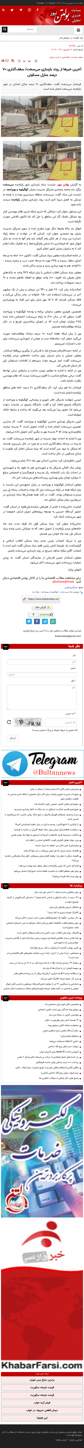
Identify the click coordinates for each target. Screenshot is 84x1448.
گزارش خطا (41, 607)
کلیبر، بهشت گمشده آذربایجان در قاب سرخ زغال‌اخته (54, 948)
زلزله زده (35, 592)
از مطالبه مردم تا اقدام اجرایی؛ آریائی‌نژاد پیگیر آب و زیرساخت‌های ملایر (46, 973)
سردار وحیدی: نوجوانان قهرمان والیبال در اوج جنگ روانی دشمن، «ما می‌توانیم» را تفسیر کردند (42, 817)
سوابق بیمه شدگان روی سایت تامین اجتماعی (58, 1009)
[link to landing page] (64, 15)
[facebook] (37, 10)
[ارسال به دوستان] (6, 60)
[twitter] (12, 10)
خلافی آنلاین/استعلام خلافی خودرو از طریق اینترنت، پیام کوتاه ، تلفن (47, 1067)
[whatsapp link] (53, 621)
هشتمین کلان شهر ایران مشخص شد (62, 1004)
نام (74, 655)
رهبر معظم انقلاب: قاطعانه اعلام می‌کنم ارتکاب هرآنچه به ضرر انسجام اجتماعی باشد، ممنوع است (42, 925)
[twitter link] (29, 621)
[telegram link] (45, 621)
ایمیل (73, 668)
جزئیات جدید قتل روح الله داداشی (63, 1046)
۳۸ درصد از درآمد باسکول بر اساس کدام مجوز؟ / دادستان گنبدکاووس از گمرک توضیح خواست (43, 900)
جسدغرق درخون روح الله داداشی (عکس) (60, 1073)
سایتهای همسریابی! (69, 1036)
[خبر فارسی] (42, 1294)
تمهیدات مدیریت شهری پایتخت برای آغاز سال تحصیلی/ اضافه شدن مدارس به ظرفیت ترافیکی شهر (43, 797)
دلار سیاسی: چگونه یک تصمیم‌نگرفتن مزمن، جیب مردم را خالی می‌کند (47, 918)
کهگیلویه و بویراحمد (49, 592)
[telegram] (20, 9)
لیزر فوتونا (42, 1418)
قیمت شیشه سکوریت (42, 1387)
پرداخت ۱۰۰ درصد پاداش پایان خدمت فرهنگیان (57, 1062)
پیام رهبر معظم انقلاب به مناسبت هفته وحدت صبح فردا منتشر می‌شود (46, 871)
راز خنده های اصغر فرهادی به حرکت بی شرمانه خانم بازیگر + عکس (48, 1057)
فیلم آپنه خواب (42, 1403)
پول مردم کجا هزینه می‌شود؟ (65, 876)
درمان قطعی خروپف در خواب (42, 1410)
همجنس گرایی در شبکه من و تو (64, 1015)
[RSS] (3, 10)
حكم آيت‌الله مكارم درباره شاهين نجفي (61, 1030)
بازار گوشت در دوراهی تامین (70, 38)
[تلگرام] (42, 763)
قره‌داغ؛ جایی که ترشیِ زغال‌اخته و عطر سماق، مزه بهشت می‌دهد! (49, 866)
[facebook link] (37, 621)
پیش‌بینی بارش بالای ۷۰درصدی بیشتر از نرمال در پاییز (54, 789)
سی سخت (64, 592)
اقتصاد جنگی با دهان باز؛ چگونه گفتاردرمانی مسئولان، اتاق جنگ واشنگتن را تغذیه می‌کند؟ (42, 858)
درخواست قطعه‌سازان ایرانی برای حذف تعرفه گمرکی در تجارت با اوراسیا (46, 829)
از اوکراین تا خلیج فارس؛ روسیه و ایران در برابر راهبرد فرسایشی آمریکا (47, 824)
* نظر (73, 681)
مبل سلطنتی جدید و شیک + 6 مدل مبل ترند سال (56, 892)
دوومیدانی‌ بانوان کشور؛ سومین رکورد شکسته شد (56, 804)
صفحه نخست (77, 57)
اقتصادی (65, 57)
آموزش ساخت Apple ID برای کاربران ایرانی (59, 1052)
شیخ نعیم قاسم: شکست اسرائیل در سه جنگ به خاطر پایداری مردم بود (46, 809)
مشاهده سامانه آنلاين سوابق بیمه (63, 1025)
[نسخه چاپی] (2, 60)
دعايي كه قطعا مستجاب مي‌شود (64, 1041)
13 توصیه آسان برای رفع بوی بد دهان (62, 1020)
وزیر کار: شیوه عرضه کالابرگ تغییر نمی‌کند (59, 979)
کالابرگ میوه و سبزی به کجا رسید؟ (63, 912)
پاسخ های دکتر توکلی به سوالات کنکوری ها (59, 1078)
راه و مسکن (55, 57)
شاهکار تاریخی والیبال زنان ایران (64, 907)
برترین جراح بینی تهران (42, 1380)
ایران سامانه (61, 1440)
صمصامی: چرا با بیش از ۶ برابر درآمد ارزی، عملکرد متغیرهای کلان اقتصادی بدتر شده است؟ (43, 955)
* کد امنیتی (71, 713)
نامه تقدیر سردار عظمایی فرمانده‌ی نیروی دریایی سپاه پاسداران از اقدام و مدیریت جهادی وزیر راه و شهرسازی (42, 940)
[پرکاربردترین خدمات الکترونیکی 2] (42, 1151)
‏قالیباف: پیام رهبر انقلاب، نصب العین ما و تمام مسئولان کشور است (48, 933)
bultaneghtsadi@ (63, 582)
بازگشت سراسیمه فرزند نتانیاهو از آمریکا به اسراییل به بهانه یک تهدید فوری (45, 835)
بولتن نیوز (63, 184)
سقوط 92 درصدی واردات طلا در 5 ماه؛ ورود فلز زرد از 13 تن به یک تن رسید (44, 963)
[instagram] (29, 10)
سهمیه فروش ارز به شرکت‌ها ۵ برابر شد (61, 968)
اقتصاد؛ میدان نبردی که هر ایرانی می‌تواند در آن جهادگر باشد (51, 851)
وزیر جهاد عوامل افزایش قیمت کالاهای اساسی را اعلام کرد (52, 840)
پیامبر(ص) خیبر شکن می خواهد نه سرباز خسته (57, 845)
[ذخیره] (12, 60)
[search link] (4, 29)
